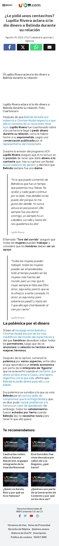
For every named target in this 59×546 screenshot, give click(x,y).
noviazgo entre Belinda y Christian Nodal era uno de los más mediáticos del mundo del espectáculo (28, 334)
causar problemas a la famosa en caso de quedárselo (25, 404)
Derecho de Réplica (19, 529)
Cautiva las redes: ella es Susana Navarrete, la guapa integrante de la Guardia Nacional (15, 460)
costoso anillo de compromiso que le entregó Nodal (24, 397)
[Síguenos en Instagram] (37, 516)
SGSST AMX (40, 537)
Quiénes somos (40, 529)
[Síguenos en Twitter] (25, 516)
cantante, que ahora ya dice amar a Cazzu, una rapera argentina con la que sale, (29, 375)
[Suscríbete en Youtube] (31, 516)
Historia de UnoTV (21, 533)
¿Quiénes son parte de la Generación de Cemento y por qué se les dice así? (43, 493)
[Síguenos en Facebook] (19, 516)
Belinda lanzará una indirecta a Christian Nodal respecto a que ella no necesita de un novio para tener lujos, (29, 122)
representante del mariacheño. (22, 144)
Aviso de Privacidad (39, 525)
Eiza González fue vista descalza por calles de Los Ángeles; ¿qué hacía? (42, 460)
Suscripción (39, 533)
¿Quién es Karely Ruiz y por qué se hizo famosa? (13, 492)
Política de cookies (21, 537)
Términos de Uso (17, 525)
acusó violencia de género (19, 164)
